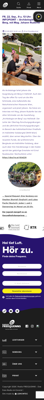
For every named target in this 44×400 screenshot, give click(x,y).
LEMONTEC (22, 393)
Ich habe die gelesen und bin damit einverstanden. (23, 297)
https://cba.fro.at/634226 (14, 157)
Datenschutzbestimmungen (25, 296)
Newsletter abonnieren (22, 291)
